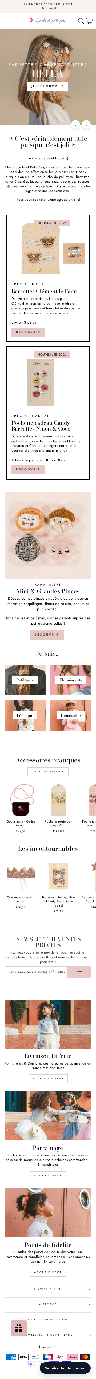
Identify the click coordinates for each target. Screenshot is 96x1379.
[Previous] (75, 124)
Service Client (48, 1289)
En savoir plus (48, 1079)
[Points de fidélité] (48, 1212)
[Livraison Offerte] (48, 1024)
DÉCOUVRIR (28, 469)
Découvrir (28, 332)
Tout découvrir (48, 772)
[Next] (86, 124)
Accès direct (48, 1175)
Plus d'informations (48, 1319)
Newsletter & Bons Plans (48, 1335)
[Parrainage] (48, 1115)
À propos (48, 1304)
